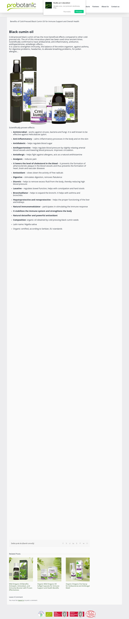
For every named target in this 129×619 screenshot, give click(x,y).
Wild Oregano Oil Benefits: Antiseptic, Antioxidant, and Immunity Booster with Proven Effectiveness (20, 587)
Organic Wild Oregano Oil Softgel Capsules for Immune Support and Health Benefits (48, 586)
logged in (21, 600)
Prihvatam (79, 11)
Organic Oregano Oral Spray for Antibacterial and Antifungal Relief (78, 586)
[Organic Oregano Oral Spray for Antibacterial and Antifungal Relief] (78, 558)
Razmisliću (67, 11)
